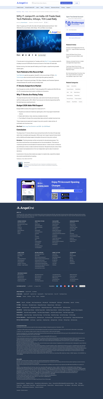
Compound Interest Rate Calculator (58, 233)
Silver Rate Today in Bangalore (43, 312)
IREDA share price (21, 277)
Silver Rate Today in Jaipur (68, 312)
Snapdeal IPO (72, 263)
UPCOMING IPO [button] (73, 252)
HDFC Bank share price (39, 274)
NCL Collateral (67, 385)
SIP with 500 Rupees (38, 227)
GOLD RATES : (19, 309)
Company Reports (21, 261)
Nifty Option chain (25, 307)
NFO (36, 228)
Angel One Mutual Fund (31, 317)
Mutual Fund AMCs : (21, 317)
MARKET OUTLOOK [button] (56, 252)
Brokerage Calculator (56, 222)
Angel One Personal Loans (41, 385)
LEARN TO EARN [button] (21, 252)
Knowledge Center (21, 254)
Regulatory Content (30, 383)
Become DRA (37, 255)
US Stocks (37, 233)
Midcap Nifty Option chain (46, 307)
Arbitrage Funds (54, 319)
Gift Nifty (77, 302)
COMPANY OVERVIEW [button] (22, 221)
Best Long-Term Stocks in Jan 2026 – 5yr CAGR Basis (36, 126)
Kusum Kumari (24, 22)
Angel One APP (26, 293)
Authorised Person (73, 239)
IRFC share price (20, 274)
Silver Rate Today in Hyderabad (30, 312)
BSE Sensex (59, 302)
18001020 (30, 286)
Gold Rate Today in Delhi (40, 309)
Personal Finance (70, 98)
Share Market (74, 101)
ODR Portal (19, 387)
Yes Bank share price (21, 280)
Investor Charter (50, 385)
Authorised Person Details (39, 266)
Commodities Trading (74, 235)
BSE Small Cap (66, 302)
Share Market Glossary (56, 257)
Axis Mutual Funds (48, 317)
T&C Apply (80, 383)
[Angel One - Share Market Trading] (22, 3)
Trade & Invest (20, 7)
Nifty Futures (24, 305)
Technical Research (21, 260)
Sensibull (24, 296)
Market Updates (70, 95)
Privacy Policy (38, 379)
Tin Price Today (72, 314)
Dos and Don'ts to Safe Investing (41, 383)
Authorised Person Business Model (41, 263)
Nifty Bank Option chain (35, 307)
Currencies (37, 236)
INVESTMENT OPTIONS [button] (39, 221)
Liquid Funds (39, 319)
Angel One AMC (28, 291)
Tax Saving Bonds (38, 247)
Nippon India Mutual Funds (77, 317)
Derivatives (72, 233)
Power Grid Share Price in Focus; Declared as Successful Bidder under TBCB (74, 56)
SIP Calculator (55, 225)
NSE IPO (71, 254)
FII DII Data (54, 264)
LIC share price (72, 280)
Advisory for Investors (59, 385)
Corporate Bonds (38, 241)
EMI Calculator (55, 244)
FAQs (76, 383)
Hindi (68, 92)
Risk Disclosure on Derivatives (28, 387)
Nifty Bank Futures (32, 305)
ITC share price (72, 277)
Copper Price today (28, 314)
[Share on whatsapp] (26, 55)
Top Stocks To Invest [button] (22, 273)
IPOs (71, 92)
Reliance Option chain (57, 307)
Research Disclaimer (21, 383)
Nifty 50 (23, 302)
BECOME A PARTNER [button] (39, 252)
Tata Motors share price (22, 279)
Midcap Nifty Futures (42, 305)
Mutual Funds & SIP (29, 7)
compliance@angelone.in (46, 372)
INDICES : (18, 302)
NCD (36, 239)
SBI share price (37, 279)
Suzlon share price (21, 276)
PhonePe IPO (72, 261)
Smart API (56, 293)
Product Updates (78, 98)
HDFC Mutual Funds (57, 317)
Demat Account (72, 224)
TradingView (42, 296)
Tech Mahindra (20, 75)
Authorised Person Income (39, 260)
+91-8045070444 (36, 375)
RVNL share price (38, 277)
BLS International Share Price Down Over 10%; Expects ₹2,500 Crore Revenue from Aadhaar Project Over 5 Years (75, 74)
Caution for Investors (39, 387)
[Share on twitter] (29, 55)
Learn (37, 7)
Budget (68, 85)
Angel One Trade (33, 293)
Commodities (73, 85)
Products (47, 7)
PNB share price (55, 277)
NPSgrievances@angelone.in (22, 373)
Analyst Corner (72, 241)
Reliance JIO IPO (73, 255)
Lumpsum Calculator (56, 227)
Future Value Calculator (56, 231)
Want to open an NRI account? (75, 37)
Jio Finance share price (74, 279)
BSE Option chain (66, 307)
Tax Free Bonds (38, 242)
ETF (35, 235)
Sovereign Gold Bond (38, 245)
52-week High (54, 258)
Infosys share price (73, 276)
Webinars (19, 231)
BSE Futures (58, 305)
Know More (26, 166)
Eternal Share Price (55, 279)
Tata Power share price (39, 280)
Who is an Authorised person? (40, 257)
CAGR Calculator (55, 228)
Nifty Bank (28, 302)
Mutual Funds (77, 95)
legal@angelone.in (47, 376)
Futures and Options (38, 231)
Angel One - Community (22, 263)
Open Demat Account (66, 3)
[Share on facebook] (32, 55)
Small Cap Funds (46, 319)
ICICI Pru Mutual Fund (67, 317)
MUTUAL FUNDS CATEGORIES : (23, 319)
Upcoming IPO (37, 230)
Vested (37, 296)
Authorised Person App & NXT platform (42, 264)
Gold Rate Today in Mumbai (28, 309)
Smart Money (20, 255)
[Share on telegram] (22, 55)
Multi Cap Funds (74, 319)
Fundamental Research (22, 258)
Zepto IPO (71, 260)
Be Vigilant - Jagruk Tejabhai (23, 264)
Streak (33, 296)
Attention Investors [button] (22, 325)
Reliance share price (73, 274)
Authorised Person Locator (40, 268)
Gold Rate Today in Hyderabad (64, 309)
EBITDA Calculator (55, 239)
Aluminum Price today (37, 314)
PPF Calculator (55, 242)
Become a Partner (55, 7)
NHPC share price (38, 276)
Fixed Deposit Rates (63, 293)
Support (68, 7)
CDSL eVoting (74, 385)
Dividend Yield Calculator (56, 230)
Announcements (55, 255)
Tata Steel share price (56, 274)
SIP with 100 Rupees (38, 225)
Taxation (80, 101)
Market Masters (77, 92)
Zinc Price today (46, 314)
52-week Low (54, 260)
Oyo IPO (71, 257)
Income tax (72, 238)
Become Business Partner (39, 254)
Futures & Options (70, 89)
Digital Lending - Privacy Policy (29, 385)
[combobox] (46, 22)
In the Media (20, 228)
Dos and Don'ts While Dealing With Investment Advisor (63, 383)
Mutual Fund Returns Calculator (58, 241)
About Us (19, 225)
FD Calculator (54, 235)
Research (68, 101)
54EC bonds (37, 244)
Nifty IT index (48, 61)
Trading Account (73, 225)
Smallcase (29, 296)
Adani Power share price (56, 276)
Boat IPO (71, 258)
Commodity (37, 238)
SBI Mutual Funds (40, 317)
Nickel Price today (55, 314)
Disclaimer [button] (19, 359)
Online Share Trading (73, 227)
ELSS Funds (32, 319)
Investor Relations (21, 230)
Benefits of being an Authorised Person (42, 258)
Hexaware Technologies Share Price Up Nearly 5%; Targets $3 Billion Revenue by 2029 (75, 49)
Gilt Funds (60, 319)
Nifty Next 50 (45, 302)
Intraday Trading (73, 228)
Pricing (63, 7)
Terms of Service (45, 379)
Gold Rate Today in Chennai (51, 309)
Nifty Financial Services (36, 302)
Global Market (77, 89)
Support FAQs (38, 286)
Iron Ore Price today (64, 314)
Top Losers (54, 263)
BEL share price (55, 280)
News (42, 7)
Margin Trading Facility (49, 293)
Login (76, 3)
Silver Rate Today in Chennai (56, 312)
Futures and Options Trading (75, 236)
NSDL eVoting (81, 385)
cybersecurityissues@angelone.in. (51, 375)
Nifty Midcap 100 (52, 302)
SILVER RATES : (20, 312)
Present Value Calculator (56, 238)
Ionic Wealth (34, 291)
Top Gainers (54, 261)
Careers (19, 233)
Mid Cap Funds (67, 319)
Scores (50, 383)
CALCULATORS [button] (55, 221)
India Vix (72, 302)
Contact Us (20, 227)
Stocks (36, 222)
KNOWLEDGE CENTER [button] (74, 221)
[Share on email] (36, 55)
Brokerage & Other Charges (22, 224)
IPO (70, 231)
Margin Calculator (55, 224)
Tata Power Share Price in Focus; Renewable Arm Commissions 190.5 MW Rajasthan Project (75, 68)
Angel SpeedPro (41, 293)
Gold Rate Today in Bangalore (77, 309)
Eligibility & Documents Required (41, 261)
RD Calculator (54, 236)
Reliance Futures (50, 305)
